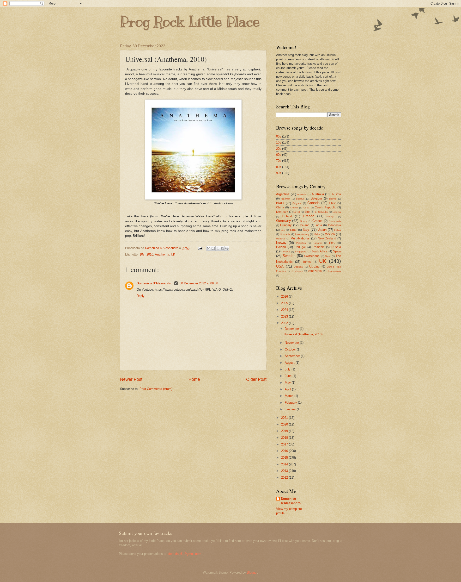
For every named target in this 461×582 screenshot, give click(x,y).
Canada (313, 203)
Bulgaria (297, 203)
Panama (317, 243)
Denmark (282, 211)
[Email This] (208, 248)
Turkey (307, 261)
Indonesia (334, 225)
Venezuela (315, 270)
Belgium (316, 198)
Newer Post (131, 379)
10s (142, 254)
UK (173, 254)
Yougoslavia (334, 271)
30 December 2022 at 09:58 (199, 283)
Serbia (286, 251)
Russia (336, 247)
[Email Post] (200, 248)
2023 (285, 316)
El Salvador (321, 212)
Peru (332, 242)
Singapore (300, 251)
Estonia (337, 212)
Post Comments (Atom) (156, 389)
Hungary (286, 225)
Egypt (296, 212)
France (308, 216)
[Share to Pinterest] (226, 248)
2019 (285, 431)
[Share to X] (217, 248)
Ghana (304, 221)
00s (278, 136)
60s (278, 154)
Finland (287, 216)
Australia (318, 194)
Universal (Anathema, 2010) (303, 334)
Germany (283, 221)
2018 (285, 437)
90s (278, 173)
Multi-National (300, 238)
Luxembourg (302, 234)
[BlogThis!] (213, 248)
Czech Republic (325, 207)
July (288, 369)
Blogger (252, 572)
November (292, 342)
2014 (285, 464)
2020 (285, 424)
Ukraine (314, 266)
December (292, 329)
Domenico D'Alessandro (154, 283)
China (280, 207)
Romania (319, 247)
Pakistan (301, 243)
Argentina (282, 194)
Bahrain (285, 198)
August (290, 362)
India (318, 225)
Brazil (280, 203)
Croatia (294, 207)
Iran (283, 230)
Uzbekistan (297, 271)
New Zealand (327, 238)
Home (194, 379)
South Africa (319, 251)
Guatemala (335, 221)
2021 (285, 417)
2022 (285, 323)
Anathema (162, 254)
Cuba (306, 207)
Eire (307, 211)
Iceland (304, 225)
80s (278, 167)
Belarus (300, 198)
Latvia (337, 230)
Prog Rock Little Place (190, 22)
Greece (317, 221)
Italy (306, 229)
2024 (285, 310)
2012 (285, 477)
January (291, 409)
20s (278, 148)
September (293, 356)
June (288, 376)
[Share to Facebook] (222, 248)
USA (280, 266)
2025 (285, 303)
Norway (281, 242)
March (289, 396)
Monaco (280, 238)
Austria (336, 194)
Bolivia (332, 198)
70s (278, 161)
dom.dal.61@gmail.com (184, 554)
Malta (317, 234)
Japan (322, 230)
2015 (285, 457)
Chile (332, 203)
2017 (285, 444)
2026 (285, 296)
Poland (281, 247)
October (291, 349)
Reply (141, 296)
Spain (337, 251)
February (291, 402)
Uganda (298, 266)
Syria (328, 256)
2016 (285, 451)
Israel (293, 229)
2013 (285, 471)
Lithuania (285, 234)
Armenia (301, 194)
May (288, 382)
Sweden (289, 256)
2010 (149, 254)
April (288, 389)
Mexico (330, 234)
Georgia (331, 216)
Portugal (300, 247)
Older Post (256, 379)
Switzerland (312, 256)
